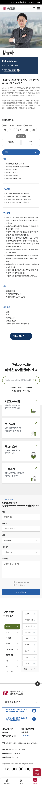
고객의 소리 (26, 736)
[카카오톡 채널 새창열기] (21, 769)
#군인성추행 (16, 391)
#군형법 (21, 387)
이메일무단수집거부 (9, 736)
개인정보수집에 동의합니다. (22, 582)
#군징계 (13, 387)
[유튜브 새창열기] (28, 769)
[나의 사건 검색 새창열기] (7, 769)
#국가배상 (26, 391)
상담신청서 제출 (21, 592)
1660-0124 (35, 2)
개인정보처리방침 (28, 729)
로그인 (13, 2)
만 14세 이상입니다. (20, 585)
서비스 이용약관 (7, 729)
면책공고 (5, 732)
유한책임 (25, 732)
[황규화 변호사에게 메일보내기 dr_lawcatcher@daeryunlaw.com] (18, 70)
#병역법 (29, 387)
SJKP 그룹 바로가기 (12, 702)
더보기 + (21, 136)
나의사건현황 (22, 2)
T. (9, 70)
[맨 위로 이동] (37, 683)
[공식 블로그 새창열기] (14, 769)
